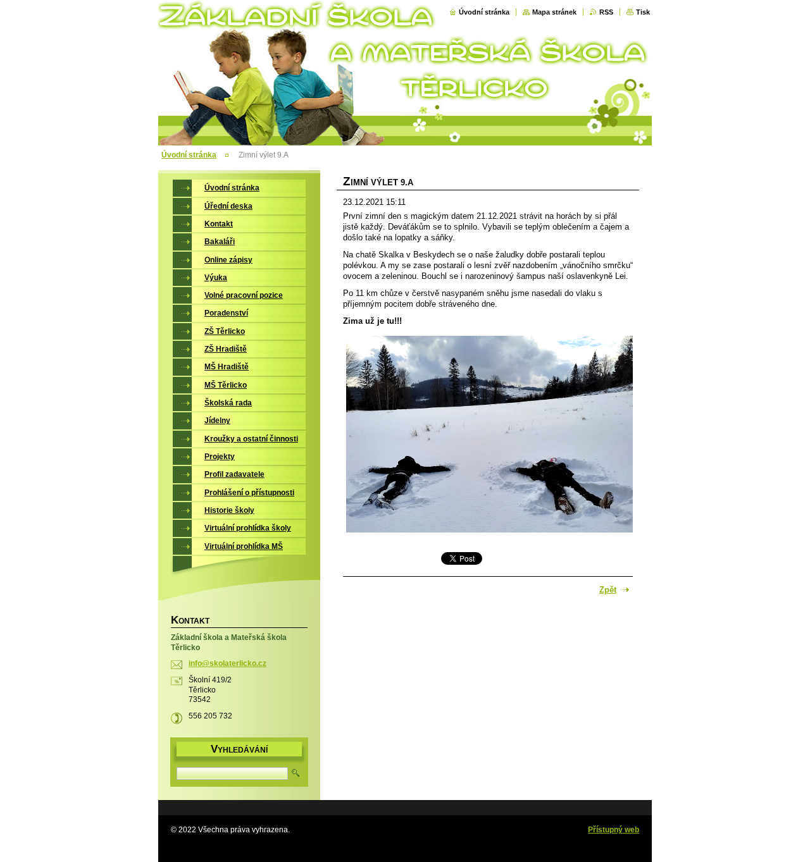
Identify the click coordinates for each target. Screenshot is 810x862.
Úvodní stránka (484, 12)
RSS (606, 12)
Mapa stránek (554, 12)
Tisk (643, 12)
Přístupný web (613, 830)
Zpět (607, 589)
